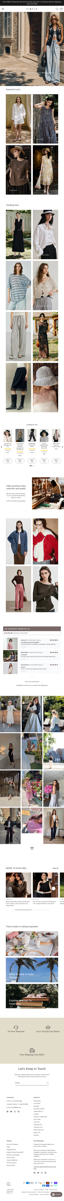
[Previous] (2, 49)
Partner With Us (38, 1111)
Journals (36, 1114)
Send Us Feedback (12, 1144)
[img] (8, 633)
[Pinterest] (18, 1111)
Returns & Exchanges (13, 1155)
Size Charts (37, 1119)
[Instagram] (15, 1111)
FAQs (8, 1147)
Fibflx (12, 1189)
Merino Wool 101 (39, 1130)
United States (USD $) (9, 1184)
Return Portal (10, 1157)
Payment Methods (12, 1160)
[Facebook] (7, 1111)
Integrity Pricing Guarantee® (15, 1152)
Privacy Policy (11, 1165)
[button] (30, 677)
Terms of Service (11, 1162)
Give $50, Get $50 (39, 1109)
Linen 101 (37, 1122)
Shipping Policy (11, 1149)
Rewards (36, 1106)
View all (55, 868)
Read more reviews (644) (20, 633)
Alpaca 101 (37, 1132)
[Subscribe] (47, 1082)
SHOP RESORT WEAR (14, 77)
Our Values (37, 1103)
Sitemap (36, 1135)
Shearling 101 (38, 1124)
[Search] (57, 9)
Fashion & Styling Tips (40, 1116)
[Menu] (3, 9)
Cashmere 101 (38, 1127)
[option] (32, 49)
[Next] (61, 49)
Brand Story (37, 1101)
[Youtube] (11, 1111)
